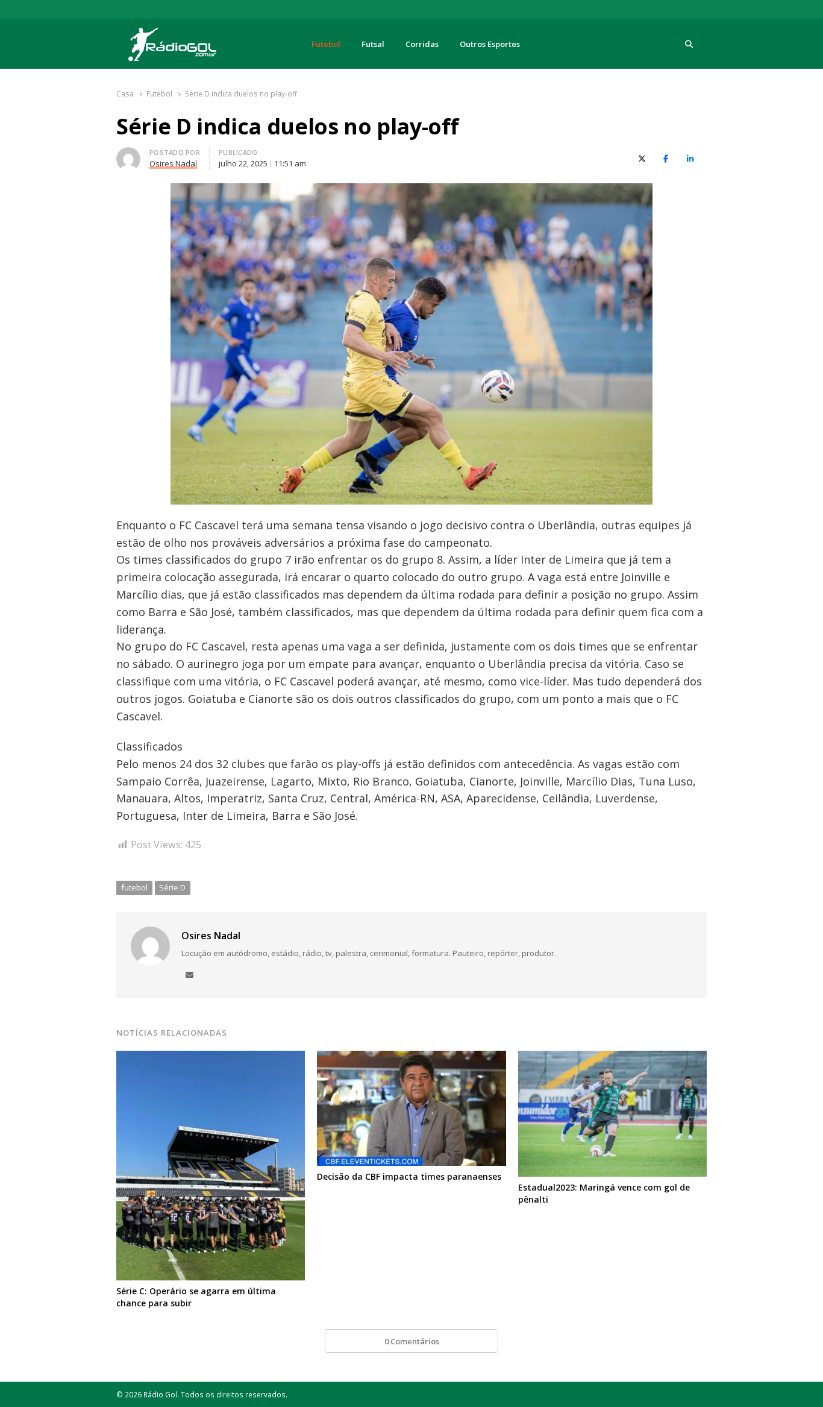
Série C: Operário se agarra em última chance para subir (196, 1297)
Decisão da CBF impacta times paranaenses (409, 1176)
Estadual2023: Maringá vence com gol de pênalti (604, 1193)
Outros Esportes (490, 44)
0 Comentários (411, 1341)
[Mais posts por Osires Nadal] (128, 154)
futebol (134, 887)
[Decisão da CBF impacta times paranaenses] (411, 1058)
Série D (172, 887)
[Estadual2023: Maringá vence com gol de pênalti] (612, 1058)
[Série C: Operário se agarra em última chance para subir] (210, 1058)
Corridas (422, 44)
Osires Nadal (210, 935)
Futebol (325, 44)
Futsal (372, 44)
